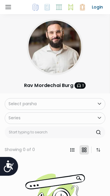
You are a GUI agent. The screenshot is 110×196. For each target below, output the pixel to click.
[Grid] (84, 150)
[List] (72, 150)
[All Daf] (82, 7)
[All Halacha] (59, 7)
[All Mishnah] (47, 7)
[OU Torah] (35, 7)
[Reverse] (98, 150)
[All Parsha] (70, 7)
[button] (97, 7)
